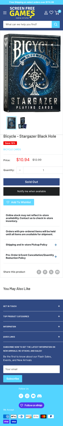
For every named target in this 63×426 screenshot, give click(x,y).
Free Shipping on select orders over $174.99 (31, 2)
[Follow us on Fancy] (39, 396)
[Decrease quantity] (19, 170)
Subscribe (12, 378)
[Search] (56, 24)
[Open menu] (4, 12)
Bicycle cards (12, 149)
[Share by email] (57, 272)
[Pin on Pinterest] (45, 272)
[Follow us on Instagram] (27, 396)
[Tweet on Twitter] (51, 272)
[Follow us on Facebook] (21, 396)
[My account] (46, 13)
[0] (57, 13)
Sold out (31, 182)
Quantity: (8, 170)
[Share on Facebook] (39, 272)
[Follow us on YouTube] (33, 396)
